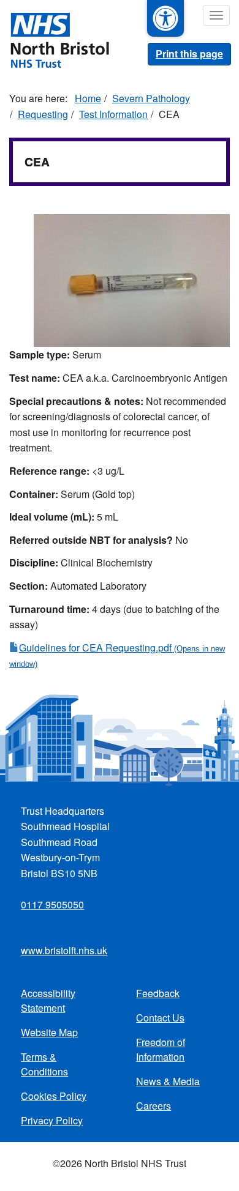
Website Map (49, 1032)
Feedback (158, 993)
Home (88, 98)
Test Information (113, 114)
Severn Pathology (151, 98)
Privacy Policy (52, 1120)
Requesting (43, 114)
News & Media (168, 1081)
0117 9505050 (52, 904)
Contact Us (160, 1018)
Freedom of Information (160, 1049)
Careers (153, 1106)
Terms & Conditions (44, 1064)
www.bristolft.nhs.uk (64, 950)
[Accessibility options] (165, 18)
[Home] (54, 39)
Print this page (189, 53)
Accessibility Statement (48, 1000)
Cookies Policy (53, 1096)
